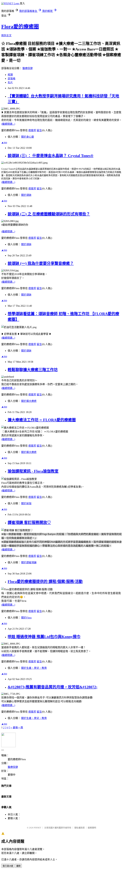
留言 (39, 130)
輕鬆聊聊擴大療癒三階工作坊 (33, 370)
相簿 (10, 74)
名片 (10, 82)
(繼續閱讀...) (8, 124)
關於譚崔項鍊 (29, 562)
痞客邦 (32, 130)
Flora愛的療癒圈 (20, 26)
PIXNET (37, 827)
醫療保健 (27, 68)
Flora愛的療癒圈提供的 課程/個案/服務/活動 (45, 581)
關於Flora (26, 617)
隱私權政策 (79, 827)
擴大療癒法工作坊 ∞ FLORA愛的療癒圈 (42, 420)
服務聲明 (92, 827)
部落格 (11, 78)
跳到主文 (6, 35)
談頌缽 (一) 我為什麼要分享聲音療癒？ (41, 263)
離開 (18, 866)
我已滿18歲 (8, 866)
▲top (4, 142)
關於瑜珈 (26, 503)
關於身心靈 (27, 136)
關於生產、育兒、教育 (34, 668)
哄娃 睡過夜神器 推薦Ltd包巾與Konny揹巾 (44, 637)
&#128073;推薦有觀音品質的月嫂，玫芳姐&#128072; (52, 687)
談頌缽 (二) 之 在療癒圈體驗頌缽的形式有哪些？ (49, 214)
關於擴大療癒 (29, 401)
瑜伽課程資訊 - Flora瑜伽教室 (33, 471)
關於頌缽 (26, 195)
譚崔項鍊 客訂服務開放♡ (29, 522)
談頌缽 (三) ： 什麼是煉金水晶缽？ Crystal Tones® (50, 156)
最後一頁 (18, 727)
